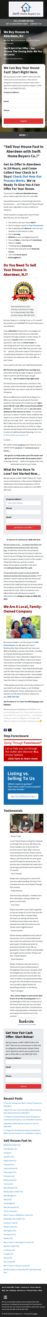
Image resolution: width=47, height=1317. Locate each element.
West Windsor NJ (10, 1188)
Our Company (11, 1290)
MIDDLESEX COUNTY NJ (13, 1191)
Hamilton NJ (9, 1156)
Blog (40, 1290)
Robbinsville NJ (10, 1180)
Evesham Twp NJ (11, 1223)
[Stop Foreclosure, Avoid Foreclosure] (23, 750)
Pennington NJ (10, 1172)
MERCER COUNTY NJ (12, 1145)
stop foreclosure (35, 225)
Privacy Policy (31, 1290)
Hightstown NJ (10, 1160)
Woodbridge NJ (10, 1195)
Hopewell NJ (9, 1164)
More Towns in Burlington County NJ (19, 1242)
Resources (21, 1290)
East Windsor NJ (10, 1149)
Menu (22, 135)
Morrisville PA (9, 1261)
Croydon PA (8, 1254)
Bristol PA (8, 1258)
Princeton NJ (9, 1176)
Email (6, 101)
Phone (6, 110)
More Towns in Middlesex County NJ (18, 1215)
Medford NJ (8, 1238)
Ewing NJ (7, 1153)
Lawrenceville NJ (11, 1168)
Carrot (35, 1314)
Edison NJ (8, 1199)
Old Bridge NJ (9, 1203)
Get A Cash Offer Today (17, 23)
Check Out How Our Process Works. (23, 178)
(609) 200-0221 (13, 696)
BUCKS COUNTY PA (11, 1246)
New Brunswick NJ (11, 1207)
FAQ (3, 1290)
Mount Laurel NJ (10, 1226)
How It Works (35, 1287)
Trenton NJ (8, 1184)
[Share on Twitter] (9, 730)
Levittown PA (9, 1250)
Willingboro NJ (10, 1230)
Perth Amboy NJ (10, 1211)
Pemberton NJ (10, 1234)
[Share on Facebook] (5, 730)
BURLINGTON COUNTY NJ (14, 1219)
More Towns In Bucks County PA (17, 1265)
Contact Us (35, 23)
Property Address (12, 92)
